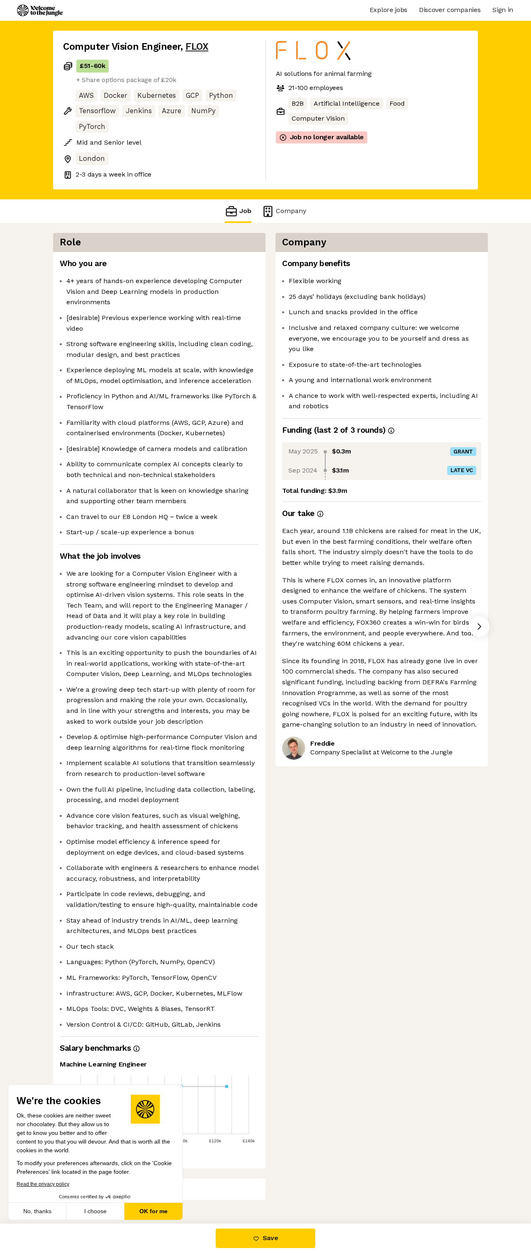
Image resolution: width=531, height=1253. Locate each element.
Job (245, 211)
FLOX (196, 46)
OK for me (153, 1211)
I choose (95, 1211)
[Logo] (40, 10)
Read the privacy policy (43, 1184)
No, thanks (37, 1211)
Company (291, 211)
